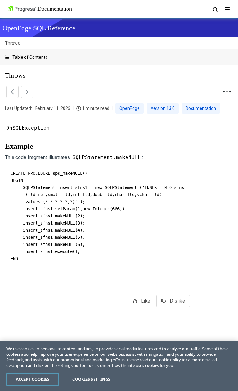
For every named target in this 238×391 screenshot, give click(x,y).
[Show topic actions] (227, 92)
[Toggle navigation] (227, 9)
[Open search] (214, 9)
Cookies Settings (91, 379)
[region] (119, 366)
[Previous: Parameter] (12, 91)
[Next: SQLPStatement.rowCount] (27, 91)
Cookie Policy (168, 360)
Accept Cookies (33, 379)
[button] (119, 57)
